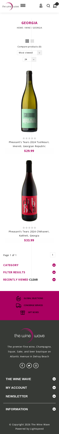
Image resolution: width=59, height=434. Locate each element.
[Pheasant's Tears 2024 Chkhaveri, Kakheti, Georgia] (29, 191)
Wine (28, 27)
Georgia (37, 27)
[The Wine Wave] (10, 6)
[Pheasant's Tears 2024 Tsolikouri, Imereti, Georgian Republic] (29, 101)
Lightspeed (37, 428)
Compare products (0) (29, 46)
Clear (33, 279)
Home (20, 27)
